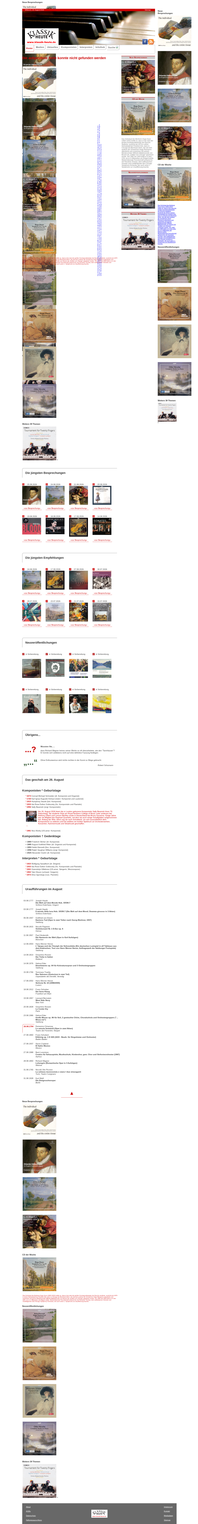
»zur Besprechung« (32, 508)
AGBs (28, 1511)
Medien (40, 47)
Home (29, 48)
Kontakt (167, 1511)
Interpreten (86, 47)
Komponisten (69, 47)
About (28, 1507)
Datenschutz (31, 1516)
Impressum (168, 1507)
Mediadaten (168, 1516)
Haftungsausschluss (34, 1520)
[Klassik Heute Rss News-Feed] (151, 44)
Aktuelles (52, 47)
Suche (112, 47)
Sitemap (148, 10)
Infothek (100, 47)
